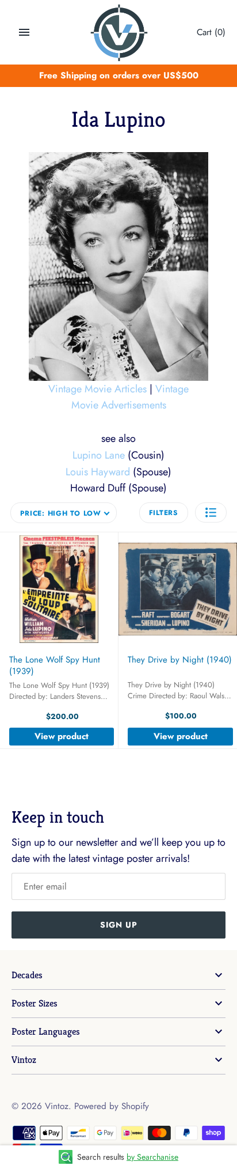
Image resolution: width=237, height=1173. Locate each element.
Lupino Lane (98, 455)
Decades (27, 975)
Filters (163, 513)
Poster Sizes (35, 1003)
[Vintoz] (119, 33)
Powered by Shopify (111, 1106)
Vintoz (24, 1060)
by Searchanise (152, 1157)
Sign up (118, 924)
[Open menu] (24, 32)
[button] (211, 512)
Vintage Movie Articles (97, 388)
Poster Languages (46, 1032)
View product (62, 736)
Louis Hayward (98, 471)
